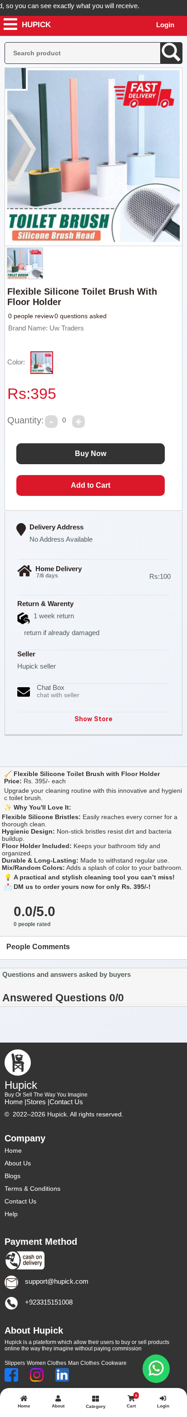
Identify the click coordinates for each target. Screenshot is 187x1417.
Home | (15, 1102)
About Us (18, 1163)
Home (13, 1150)
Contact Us (66, 1102)
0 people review (31, 316)
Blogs (12, 1175)
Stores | (37, 1102)
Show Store (93, 719)
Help (11, 1214)
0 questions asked (80, 316)
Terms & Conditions (32, 1188)
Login (165, 25)
